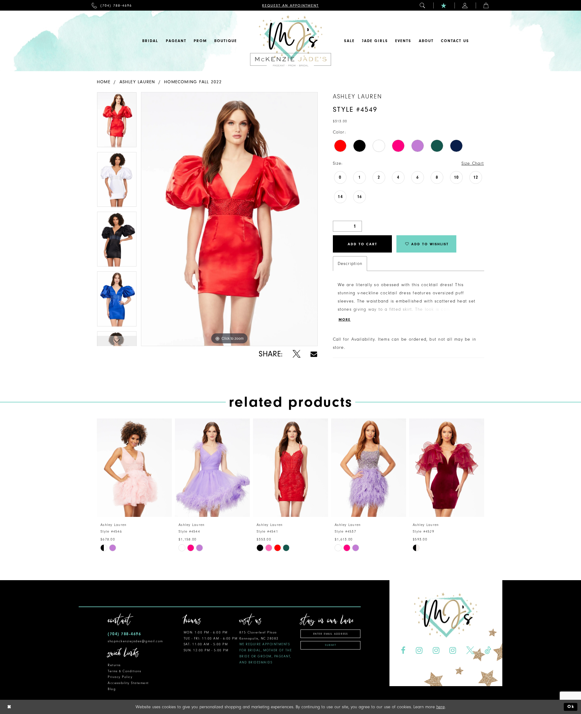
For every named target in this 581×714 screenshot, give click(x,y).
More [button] (345, 319)
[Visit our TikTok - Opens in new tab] (487, 650)
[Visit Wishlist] (444, 5)
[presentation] (134, 467)
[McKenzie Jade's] (290, 41)
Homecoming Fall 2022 (193, 81)
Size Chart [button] (472, 163)
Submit (330, 644)
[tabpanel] (117, 122)
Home (103, 81)
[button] (422, 5)
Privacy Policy (120, 677)
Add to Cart (362, 244)
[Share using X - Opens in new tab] (296, 354)
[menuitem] (112, 5)
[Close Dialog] (9, 707)
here (440, 706)
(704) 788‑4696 (124, 633)
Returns (114, 665)
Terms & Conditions (124, 671)
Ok (570, 706)
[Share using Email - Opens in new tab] (313, 354)
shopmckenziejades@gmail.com (135, 641)
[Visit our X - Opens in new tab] (470, 650)
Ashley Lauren (137, 81)
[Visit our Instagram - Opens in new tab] (419, 650)
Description (350, 263)
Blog (112, 689)
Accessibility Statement (128, 683)
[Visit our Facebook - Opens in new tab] (403, 650)
